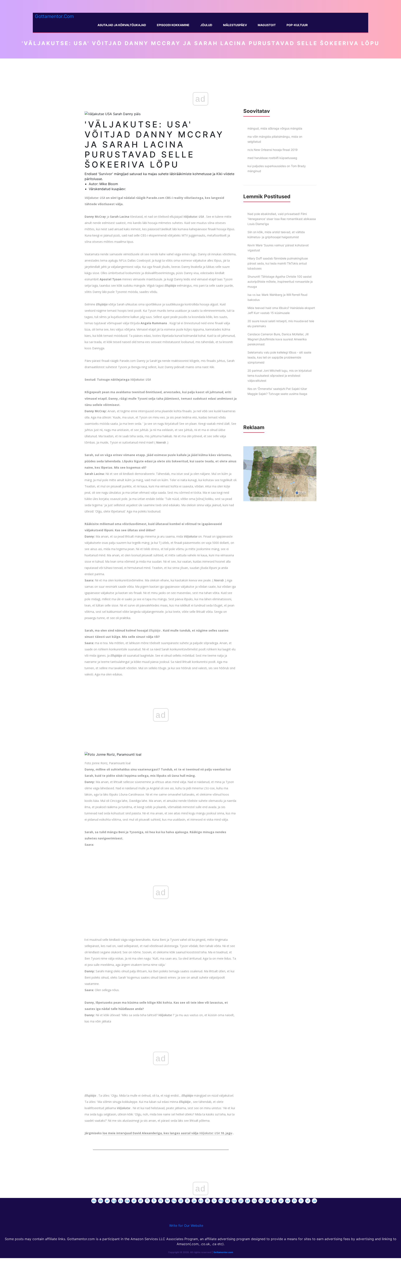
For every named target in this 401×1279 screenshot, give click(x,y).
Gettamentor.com (223, 1252)
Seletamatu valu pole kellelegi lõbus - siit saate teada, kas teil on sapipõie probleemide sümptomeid (279, 357)
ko (201, 1201)
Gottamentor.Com (54, 16)
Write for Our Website (186, 1225)
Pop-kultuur (297, 25)
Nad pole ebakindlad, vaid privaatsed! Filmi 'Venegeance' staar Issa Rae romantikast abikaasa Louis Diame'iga (281, 219)
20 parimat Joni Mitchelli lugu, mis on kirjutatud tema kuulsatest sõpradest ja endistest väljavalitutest (279, 375)
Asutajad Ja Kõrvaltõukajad (122, 25)
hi (160, 1201)
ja (194, 1201)
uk (314, 1201)
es (94, 1201)
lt (208, 1201)
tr (301, 1201)
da (127, 1201)
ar (107, 1201)
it (188, 1201)
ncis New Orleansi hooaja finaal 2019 (272, 149)
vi (307, 1201)
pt (247, 1201)
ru (261, 1201)
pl (241, 1201)
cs (120, 1201)
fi (147, 1201)
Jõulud (206, 25)
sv (287, 1201)
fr (154, 1201)
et (140, 1201)
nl (227, 1201)
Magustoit (267, 25)
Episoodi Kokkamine (173, 25)
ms (221, 1201)
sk (267, 1201)
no (234, 1201)
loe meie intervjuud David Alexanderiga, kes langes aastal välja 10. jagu (167, 1133)
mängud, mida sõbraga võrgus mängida (274, 128)
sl (274, 1201)
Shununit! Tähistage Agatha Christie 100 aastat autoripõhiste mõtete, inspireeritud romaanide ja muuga (280, 281)
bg (114, 1201)
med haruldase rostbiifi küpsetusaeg (272, 158)
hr (167, 1201)
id (180, 1201)
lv (214, 1201)
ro (254, 1201)
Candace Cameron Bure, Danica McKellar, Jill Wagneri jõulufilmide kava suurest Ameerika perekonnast (277, 339)
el (134, 1201)
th (294, 1201)
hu (174, 1201)
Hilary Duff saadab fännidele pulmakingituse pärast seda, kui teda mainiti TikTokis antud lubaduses (277, 263)
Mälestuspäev (235, 25)
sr (281, 1201)
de (101, 1201)
